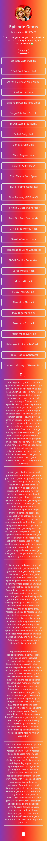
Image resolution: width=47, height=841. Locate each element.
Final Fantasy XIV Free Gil (23, 197)
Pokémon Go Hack (23, 323)
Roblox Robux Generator (23, 355)
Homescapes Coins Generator (23, 250)
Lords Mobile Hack (23, 270)
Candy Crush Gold (23, 144)
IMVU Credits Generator (23, 260)
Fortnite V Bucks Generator (24, 208)
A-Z (23, 51)
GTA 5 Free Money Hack (23, 228)
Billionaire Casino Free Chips (23, 102)
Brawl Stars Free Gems (23, 123)
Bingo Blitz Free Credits (23, 113)
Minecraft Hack (23, 281)
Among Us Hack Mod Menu (23, 81)
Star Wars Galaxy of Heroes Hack (23, 365)
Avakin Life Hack (23, 92)
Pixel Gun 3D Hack (23, 302)
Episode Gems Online (23, 60)
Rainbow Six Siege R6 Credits (23, 344)
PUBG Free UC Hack (23, 292)
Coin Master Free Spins (23, 176)
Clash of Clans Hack (23, 165)
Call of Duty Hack (23, 134)
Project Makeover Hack (23, 334)
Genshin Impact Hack (23, 239)
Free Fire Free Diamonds (23, 218)
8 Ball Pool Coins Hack (24, 71)
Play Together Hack (23, 313)
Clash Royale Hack (23, 155)
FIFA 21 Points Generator (23, 186)
